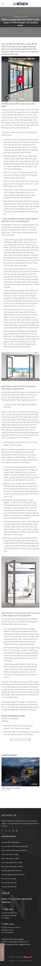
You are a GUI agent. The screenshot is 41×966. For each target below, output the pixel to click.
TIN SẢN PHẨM (17, 17)
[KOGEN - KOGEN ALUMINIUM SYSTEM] (20, 3)
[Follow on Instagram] (6, 831)
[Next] (39, 775)
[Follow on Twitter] (9, 831)
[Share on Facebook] (15, 739)
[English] (24, 957)
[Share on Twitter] (18, 739)
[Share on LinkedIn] (29, 739)
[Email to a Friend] (22, 739)
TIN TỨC (25, 17)
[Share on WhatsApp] (11, 739)
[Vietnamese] (30, 957)
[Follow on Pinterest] (13, 831)
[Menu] (2, 3)
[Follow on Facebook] (2, 831)
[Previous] (2, 775)
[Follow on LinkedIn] (17, 831)
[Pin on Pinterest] (26, 739)
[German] (27, 957)
